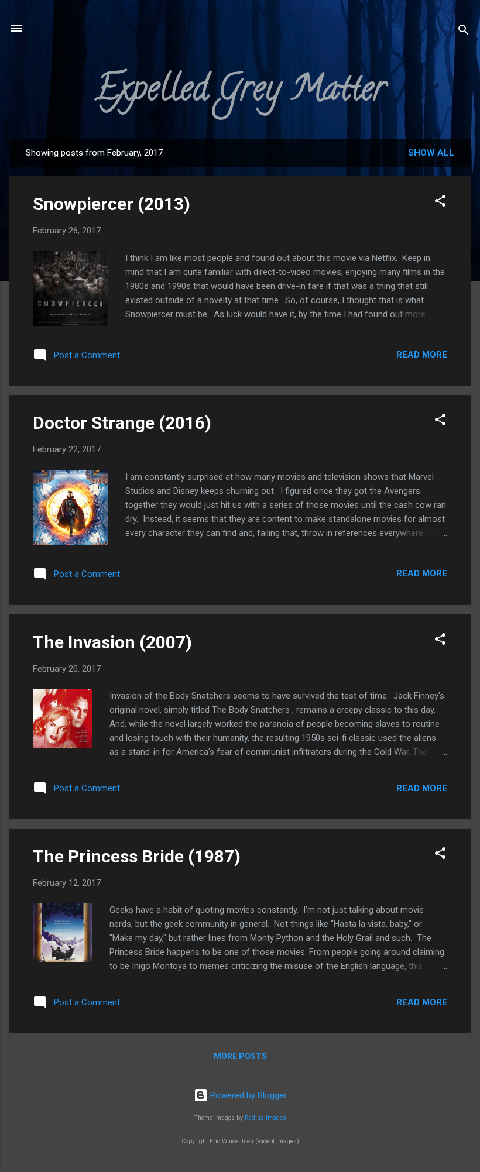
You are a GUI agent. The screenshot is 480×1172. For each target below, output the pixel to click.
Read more (421, 354)
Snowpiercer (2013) (111, 204)
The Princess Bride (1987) (137, 856)
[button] (440, 203)
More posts (240, 1056)
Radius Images (265, 1118)
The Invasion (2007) (112, 642)
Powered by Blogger (247, 1095)
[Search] (464, 32)
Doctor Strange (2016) (122, 423)
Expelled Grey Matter (240, 91)
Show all (431, 152)
